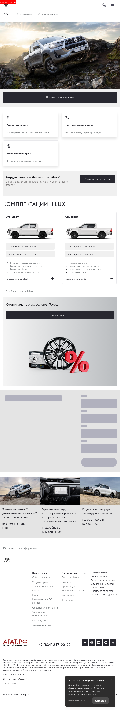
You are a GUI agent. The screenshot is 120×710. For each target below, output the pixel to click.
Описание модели (48, 14)
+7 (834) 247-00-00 (54, 644)
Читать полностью (76, 700)
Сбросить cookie (10, 683)
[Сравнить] (52, 217)
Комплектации (24, 14)
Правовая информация (14, 674)
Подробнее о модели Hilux (51, 529)
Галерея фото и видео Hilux (93, 521)
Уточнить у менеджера (97, 179)
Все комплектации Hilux (15, 525)
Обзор (7, 14)
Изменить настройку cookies (16, 679)
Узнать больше (60, 314)
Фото (66, 14)
